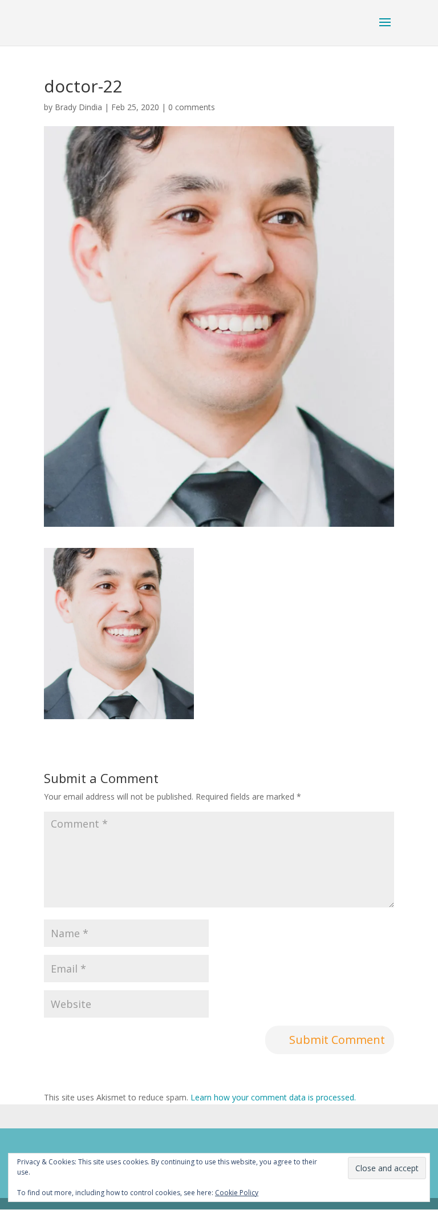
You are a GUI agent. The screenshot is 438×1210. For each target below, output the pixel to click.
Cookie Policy (236, 1192)
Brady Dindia (78, 107)
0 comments (191, 107)
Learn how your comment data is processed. (273, 1097)
